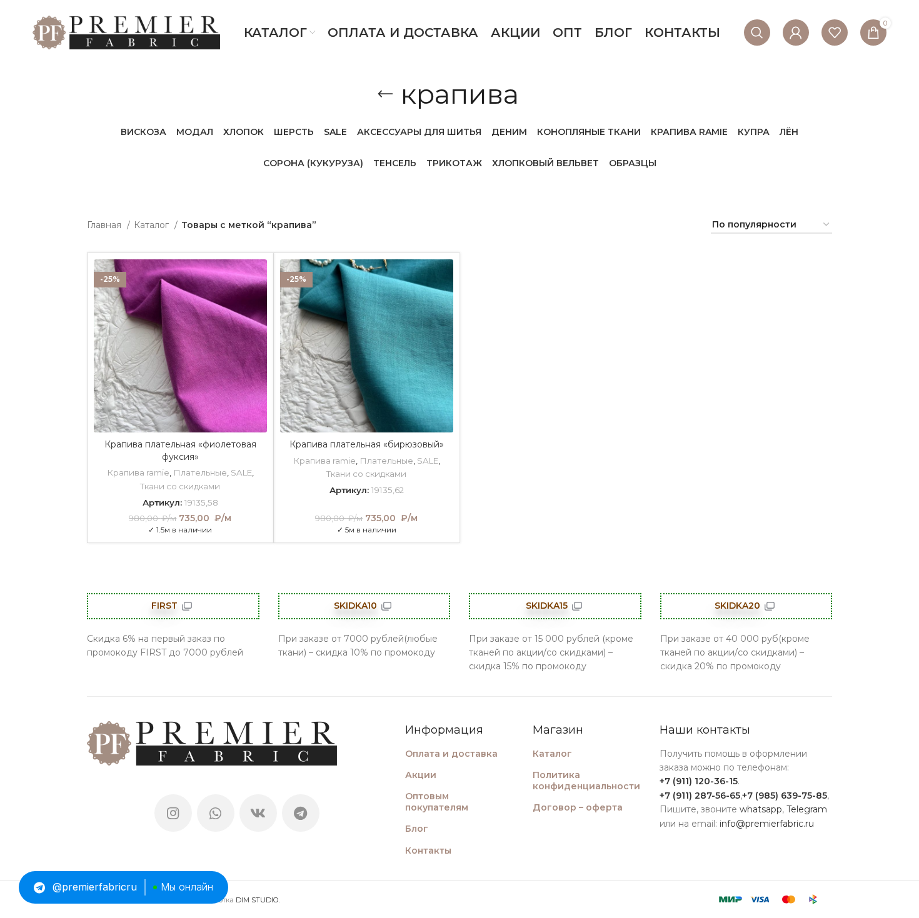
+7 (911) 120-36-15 (699, 781)
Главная (105, 225)
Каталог (152, 225)
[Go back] (385, 94)
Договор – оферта (578, 807)
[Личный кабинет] (795, 32)
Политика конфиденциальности (586, 780)
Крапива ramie (138, 472)
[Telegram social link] (300, 813)
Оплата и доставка (451, 753)
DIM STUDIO (257, 900)
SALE (241, 472)
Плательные (200, 472)
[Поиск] (757, 32)
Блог (416, 828)
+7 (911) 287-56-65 (700, 795)
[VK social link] (258, 813)
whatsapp (761, 809)
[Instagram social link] (173, 813)
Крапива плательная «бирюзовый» (366, 444)
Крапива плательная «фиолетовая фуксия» (180, 450)
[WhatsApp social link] (215, 813)
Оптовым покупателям (436, 802)
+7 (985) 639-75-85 (784, 795)
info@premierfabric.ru (767, 823)
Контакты (428, 850)
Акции (420, 775)
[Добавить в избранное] (257, 280)
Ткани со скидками (180, 486)
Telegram (806, 809)
